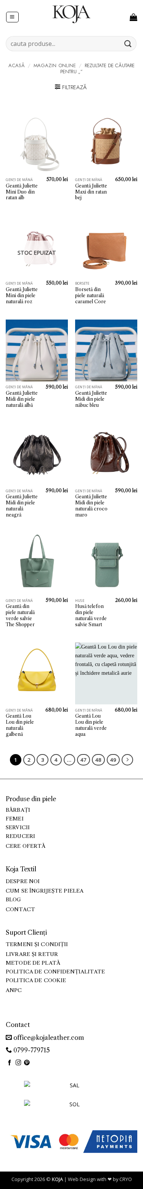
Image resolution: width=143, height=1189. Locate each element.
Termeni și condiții (37, 944)
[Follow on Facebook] (10, 1063)
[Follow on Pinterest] (27, 1063)
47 (83, 759)
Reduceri (20, 836)
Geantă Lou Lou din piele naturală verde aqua (91, 725)
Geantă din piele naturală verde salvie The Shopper (20, 615)
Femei (15, 819)
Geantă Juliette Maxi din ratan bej (91, 192)
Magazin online (55, 65)
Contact (20, 909)
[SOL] (71, 1108)
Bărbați (18, 810)
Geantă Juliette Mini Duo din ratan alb (22, 192)
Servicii (18, 827)
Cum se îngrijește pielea (45, 891)
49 (113, 759)
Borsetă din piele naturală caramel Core (90, 295)
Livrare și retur (32, 954)
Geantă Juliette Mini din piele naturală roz (22, 295)
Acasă (16, 65)
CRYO (125, 1179)
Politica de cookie (36, 980)
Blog (13, 899)
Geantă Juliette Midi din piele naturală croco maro (91, 506)
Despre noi (23, 881)
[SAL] (71, 1089)
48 (98, 759)
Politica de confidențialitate (55, 972)
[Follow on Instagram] (18, 1063)
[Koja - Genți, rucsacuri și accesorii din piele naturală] (72, 14)
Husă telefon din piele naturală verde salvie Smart (91, 615)
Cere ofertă (26, 846)
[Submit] (128, 43)
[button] (12, 17)
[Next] (127, 759)
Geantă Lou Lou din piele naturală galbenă (20, 725)
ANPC (14, 990)
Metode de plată (33, 963)
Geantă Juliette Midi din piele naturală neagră (22, 506)
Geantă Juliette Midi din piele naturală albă (22, 399)
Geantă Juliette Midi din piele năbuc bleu (91, 399)
